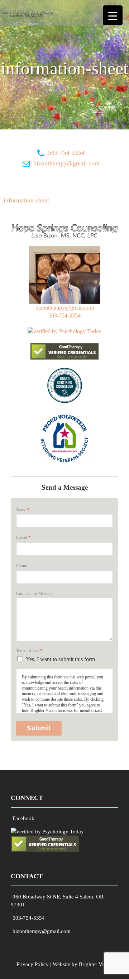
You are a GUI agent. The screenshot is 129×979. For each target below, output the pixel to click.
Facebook (23, 818)
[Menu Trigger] (113, 15)
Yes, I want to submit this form (60, 659)
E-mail (23, 537)
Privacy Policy (32, 964)
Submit (39, 728)
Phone (21, 565)
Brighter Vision (96, 964)
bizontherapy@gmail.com (66, 163)
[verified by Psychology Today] (64, 331)
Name (22, 509)
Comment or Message (34, 593)
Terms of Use (29, 650)
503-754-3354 (66, 152)
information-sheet (26, 200)
